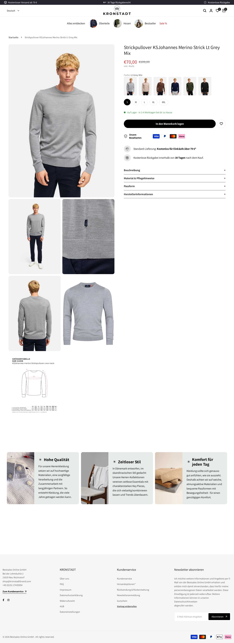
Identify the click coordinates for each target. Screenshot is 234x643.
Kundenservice (124, 578)
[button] (221, 124)
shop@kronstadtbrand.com (17, 581)
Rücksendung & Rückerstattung (133, 589)
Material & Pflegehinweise (174, 178)
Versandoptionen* (126, 584)
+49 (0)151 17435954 (12, 585)
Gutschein (122, 600)
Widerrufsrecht (67, 600)
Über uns (64, 578)
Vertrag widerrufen (127, 606)
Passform (174, 186)
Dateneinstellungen (70, 611)
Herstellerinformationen (174, 194)
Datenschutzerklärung (71, 595)
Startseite (13, 37)
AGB (62, 606)
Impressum (65, 589)
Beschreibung (174, 170)
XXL (163, 102)
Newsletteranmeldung (128, 595)
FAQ (62, 584)
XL (153, 102)
